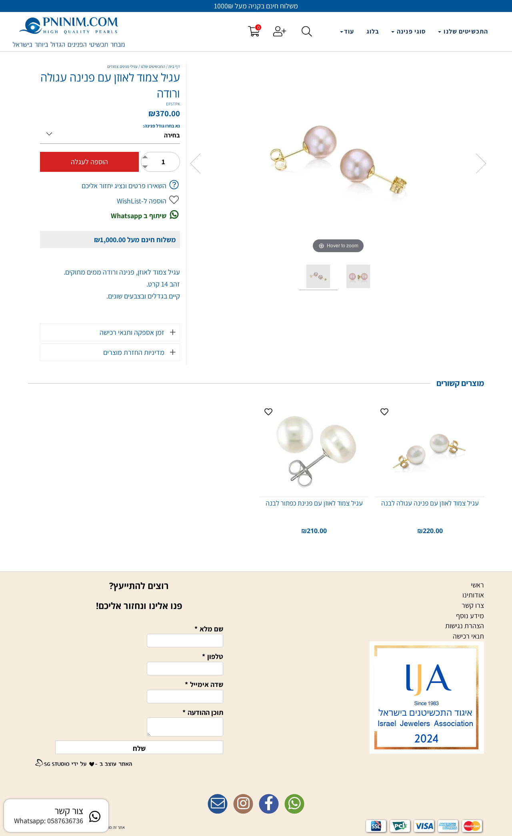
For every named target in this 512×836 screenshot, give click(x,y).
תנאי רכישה (468, 636)
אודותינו (473, 594)
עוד (349, 31)
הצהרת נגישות (464, 625)
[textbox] (256, 787)
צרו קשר (473, 605)
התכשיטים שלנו (465, 31)
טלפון (212, 656)
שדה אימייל (204, 684)
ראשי (477, 584)
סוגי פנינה (410, 31)
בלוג (372, 31)
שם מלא (208, 628)
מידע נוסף (470, 615)
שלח (139, 748)
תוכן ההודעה (202, 712)
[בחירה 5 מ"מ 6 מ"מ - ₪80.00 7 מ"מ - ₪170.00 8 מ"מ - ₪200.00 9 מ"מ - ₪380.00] (110, 132)
